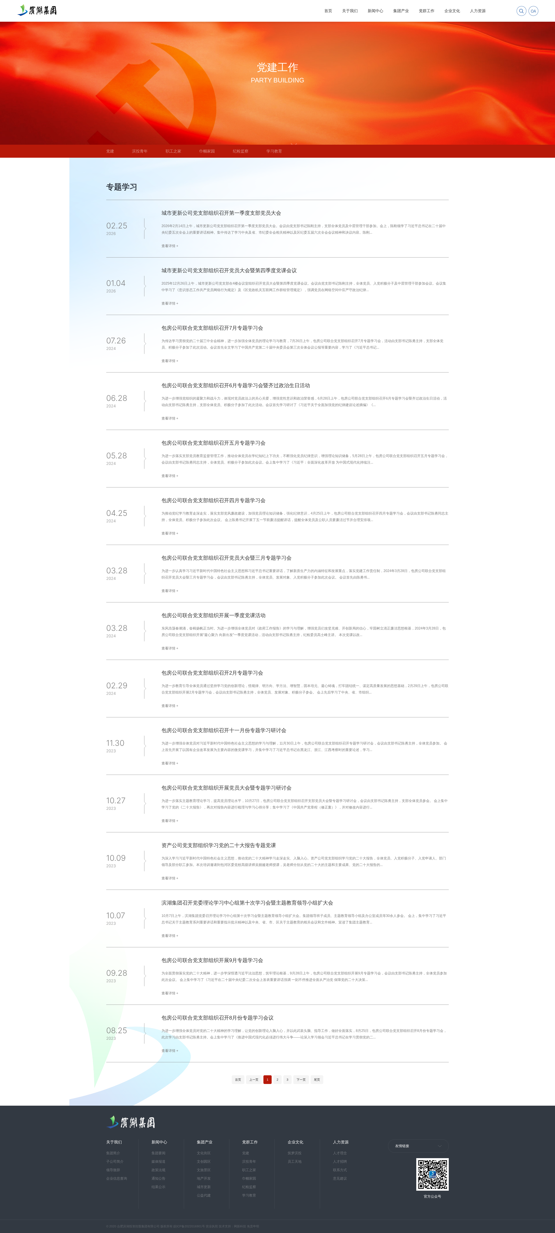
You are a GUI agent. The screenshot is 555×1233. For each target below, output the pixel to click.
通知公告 (158, 1178)
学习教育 (274, 151)
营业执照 (212, 1226)
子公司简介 (115, 1161)
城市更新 (204, 1187)
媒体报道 (158, 1161)
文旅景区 (204, 1170)
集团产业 (401, 11)
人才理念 (340, 1153)
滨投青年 (140, 151)
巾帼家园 (207, 151)
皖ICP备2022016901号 (189, 1226)
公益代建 (204, 1195)
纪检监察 (240, 151)
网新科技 (240, 1226)
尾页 (317, 1079)
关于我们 (350, 11)
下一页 (301, 1079)
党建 (110, 151)
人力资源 (478, 11)
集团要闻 (158, 1153)
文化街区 (204, 1153)
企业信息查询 (116, 1178)
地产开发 (204, 1178)
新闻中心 (375, 11)
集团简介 (113, 1153)
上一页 (253, 1079)
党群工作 (426, 11)
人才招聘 (340, 1161)
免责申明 (253, 1226)
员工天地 (295, 1161)
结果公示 (158, 1187)
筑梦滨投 (295, 1153)
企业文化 (452, 11)
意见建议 (340, 1178)
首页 (328, 11)
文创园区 (204, 1161)
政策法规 (158, 1170)
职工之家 (173, 151)
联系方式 (340, 1170)
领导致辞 (113, 1170)
